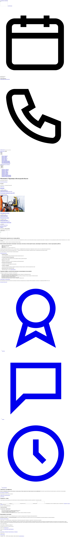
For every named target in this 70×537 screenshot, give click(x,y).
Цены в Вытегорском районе (6, 162)
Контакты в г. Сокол (5, 171)
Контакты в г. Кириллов (5, 170)
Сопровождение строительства (5, 222)
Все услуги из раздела (3, 226)
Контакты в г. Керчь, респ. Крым (6, 176)
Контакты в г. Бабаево (5, 172)
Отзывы (1, 164)
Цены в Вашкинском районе (6, 161)
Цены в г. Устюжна (4, 159)
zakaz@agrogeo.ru (7, 79)
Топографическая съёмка (4, 213)
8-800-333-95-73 (6, 527)
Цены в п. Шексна (4, 160)
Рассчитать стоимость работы (4, 518)
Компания (4, 504)
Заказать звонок (2, 151)
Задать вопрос (2, 496)
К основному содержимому (4, 0)
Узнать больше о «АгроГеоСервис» (5, 279)
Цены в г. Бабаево (4, 156)
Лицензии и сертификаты (6, 164)
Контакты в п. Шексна (5, 174)
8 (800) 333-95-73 (2, 495)
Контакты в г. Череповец (5, 169)
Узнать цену (2, 190)
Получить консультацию (4, 507)
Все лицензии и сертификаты (4, 492)
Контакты (2, 165)
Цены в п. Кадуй (4, 157)
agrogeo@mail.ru (2, 79)
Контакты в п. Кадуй (5, 173)
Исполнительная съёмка (4, 217)
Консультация (6, 190)
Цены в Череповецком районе (6, 163)
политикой (65, 503)
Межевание (2, 188)
